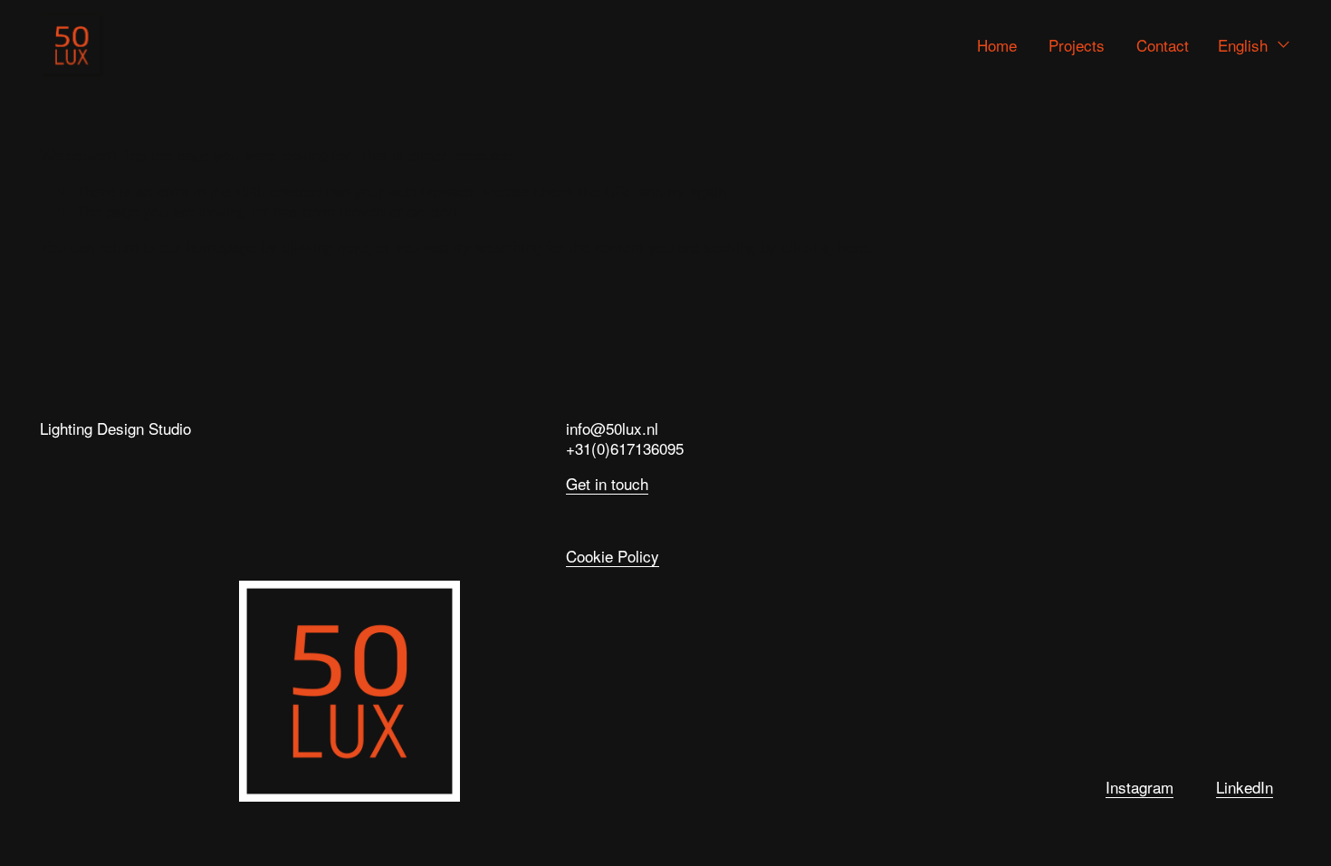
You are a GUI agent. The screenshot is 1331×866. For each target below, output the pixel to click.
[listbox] (1254, 45)
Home (997, 45)
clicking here (325, 246)
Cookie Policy (612, 556)
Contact (1162, 45)
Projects (1077, 45)
